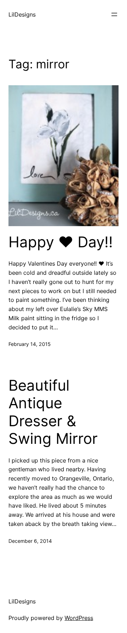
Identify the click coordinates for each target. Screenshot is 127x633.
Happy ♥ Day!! (60, 242)
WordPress (79, 617)
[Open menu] (114, 14)
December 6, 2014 (30, 541)
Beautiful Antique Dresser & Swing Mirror (53, 412)
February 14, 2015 (29, 344)
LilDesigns (22, 14)
